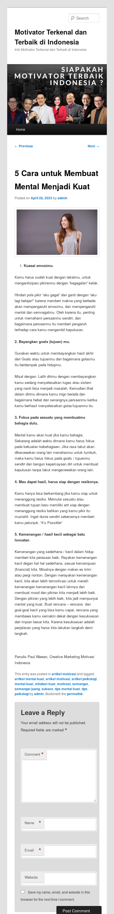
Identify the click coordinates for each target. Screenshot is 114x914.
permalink (75, 693)
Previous (24, 145)
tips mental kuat (67, 688)
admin (62, 197)
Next (93, 145)
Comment (34, 754)
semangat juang (27, 688)
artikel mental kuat (29, 678)
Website (31, 877)
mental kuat (24, 683)
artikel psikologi (84, 678)
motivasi (64, 683)
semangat (80, 683)
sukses (47, 688)
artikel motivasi (64, 673)
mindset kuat (45, 683)
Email (33, 850)
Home (20, 129)
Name (33, 822)
